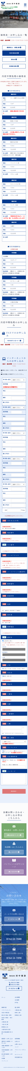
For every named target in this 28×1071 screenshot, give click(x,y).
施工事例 (17, 1007)
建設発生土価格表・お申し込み (7, 1042)
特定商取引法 (18, 1057)
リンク (17, 1047)
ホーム (3, 997)
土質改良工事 (5, 1022)
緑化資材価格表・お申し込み (7, 1055)
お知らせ (17, 1041)
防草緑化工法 (5, 1027)
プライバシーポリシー (20, 1051)
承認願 (3, 1058)
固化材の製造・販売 (6, 1015)
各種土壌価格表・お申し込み (7, 1046)
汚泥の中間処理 (5, 1012)
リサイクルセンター (6, 1010)
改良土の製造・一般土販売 (7, 1018)
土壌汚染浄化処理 (6, 1029)
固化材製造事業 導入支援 (7, 1032)
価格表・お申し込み (7, 1039)
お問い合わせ (18, 1044)
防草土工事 (17, 1012)
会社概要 (17, 997)
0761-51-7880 (14, 939)
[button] (23, 5)
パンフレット (5, 1061)
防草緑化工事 (18, 1015)
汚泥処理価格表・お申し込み (7, 1050)
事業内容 (4, 1007)
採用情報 (17, 1039)
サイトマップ (18, 1054)
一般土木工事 (5, 1024)
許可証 (16, 1002)
